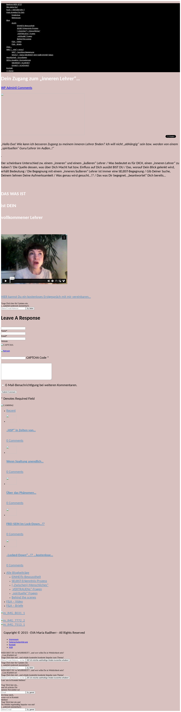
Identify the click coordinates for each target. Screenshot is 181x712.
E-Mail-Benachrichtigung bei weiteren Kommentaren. (41, 385)
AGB (11, 647)
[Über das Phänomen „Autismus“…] (11, 483)
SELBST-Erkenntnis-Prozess (27, 28)
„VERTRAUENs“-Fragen (26, 34)
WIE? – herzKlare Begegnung (23, 52)
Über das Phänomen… (21, 493)
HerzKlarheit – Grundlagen (16, 58)
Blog (8, 20)
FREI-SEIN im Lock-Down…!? (25, 524)
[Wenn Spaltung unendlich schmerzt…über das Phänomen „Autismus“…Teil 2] (11, 452)
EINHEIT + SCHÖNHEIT (20, 66)
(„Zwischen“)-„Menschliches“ (28, 31)
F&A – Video (16, 42)
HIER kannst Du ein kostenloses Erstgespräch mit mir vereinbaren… (46, 297)
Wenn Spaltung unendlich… (25, 461)
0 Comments (23, 88)
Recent (11, 410)
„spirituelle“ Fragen (24, 36)
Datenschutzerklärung (18, 642)
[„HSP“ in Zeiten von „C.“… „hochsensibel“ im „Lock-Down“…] (11, 421)
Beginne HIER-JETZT (14, 5)
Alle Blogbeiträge (17, 573)
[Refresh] (5, 351)
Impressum (14, 639)
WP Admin (8, 88)
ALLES (14, 23)
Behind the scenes (24, 39)
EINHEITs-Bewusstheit (25, 26)
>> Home (9, 71)
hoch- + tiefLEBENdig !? (15, 10)
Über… (9, 47)
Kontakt (9, 68)
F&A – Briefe (16, 44)
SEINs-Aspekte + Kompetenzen (18, 60)
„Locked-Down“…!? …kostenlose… (29, 555)
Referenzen (16, 18)
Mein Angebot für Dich (15, 13)
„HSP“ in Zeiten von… (21, 430)
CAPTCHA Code (36, 357)
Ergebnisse (16, 15)
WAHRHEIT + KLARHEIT (21, 63)
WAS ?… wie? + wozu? (15, 50)
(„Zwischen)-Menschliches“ (30, 585)
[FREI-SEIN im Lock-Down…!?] (11, 515)
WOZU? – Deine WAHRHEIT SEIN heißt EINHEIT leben (32, 55)
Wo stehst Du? (12, 7)
